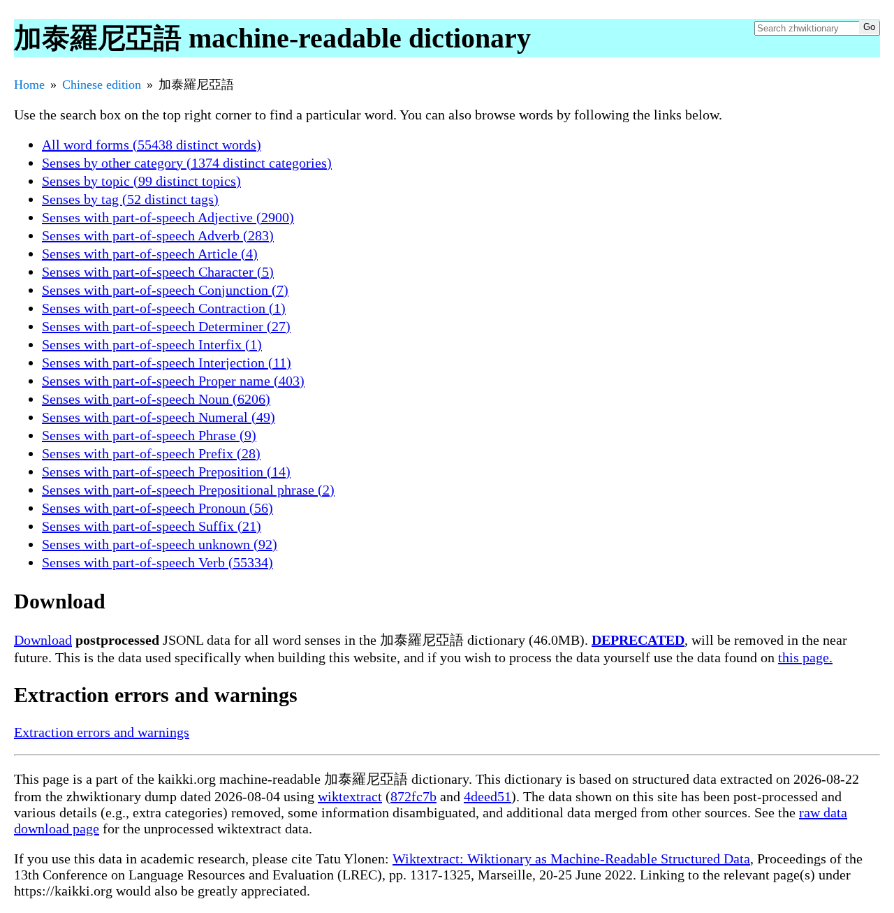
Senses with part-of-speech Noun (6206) (156, 399)
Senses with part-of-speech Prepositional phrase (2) (188, 489)
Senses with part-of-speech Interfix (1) (152, 344)
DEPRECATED (638, 640)
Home (29, 85)
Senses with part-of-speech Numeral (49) (158, 417)
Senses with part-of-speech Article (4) (150, 253)
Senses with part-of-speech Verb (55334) (157, 562)
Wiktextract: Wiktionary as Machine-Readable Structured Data (571, 858)
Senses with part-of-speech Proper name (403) (173, 380)
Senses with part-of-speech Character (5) (158, 271)
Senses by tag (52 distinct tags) (130, 199)
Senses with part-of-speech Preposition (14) (166, 471)
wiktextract (350, 796)
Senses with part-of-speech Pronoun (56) (157, 508)
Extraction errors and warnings (101, 732)
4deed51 (487, 796)
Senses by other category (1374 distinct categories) (187, 162)
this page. (805, 657)
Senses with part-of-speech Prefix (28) (151, 453)
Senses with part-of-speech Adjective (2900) (168, 217)
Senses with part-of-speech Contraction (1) (164, 308)
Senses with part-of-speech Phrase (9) (149, 435)
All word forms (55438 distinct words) (151, 144)
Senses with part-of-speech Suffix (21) (151, 526)
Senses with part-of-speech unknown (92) (159, 544)
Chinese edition (101, 85)
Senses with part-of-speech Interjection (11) (166, 362)
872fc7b (413, 796)
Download (43, 640)
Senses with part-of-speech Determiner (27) (166, 326)
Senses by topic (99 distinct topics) (141, 181)
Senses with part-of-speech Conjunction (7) (165, 290)
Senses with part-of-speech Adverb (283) (158, 235)
